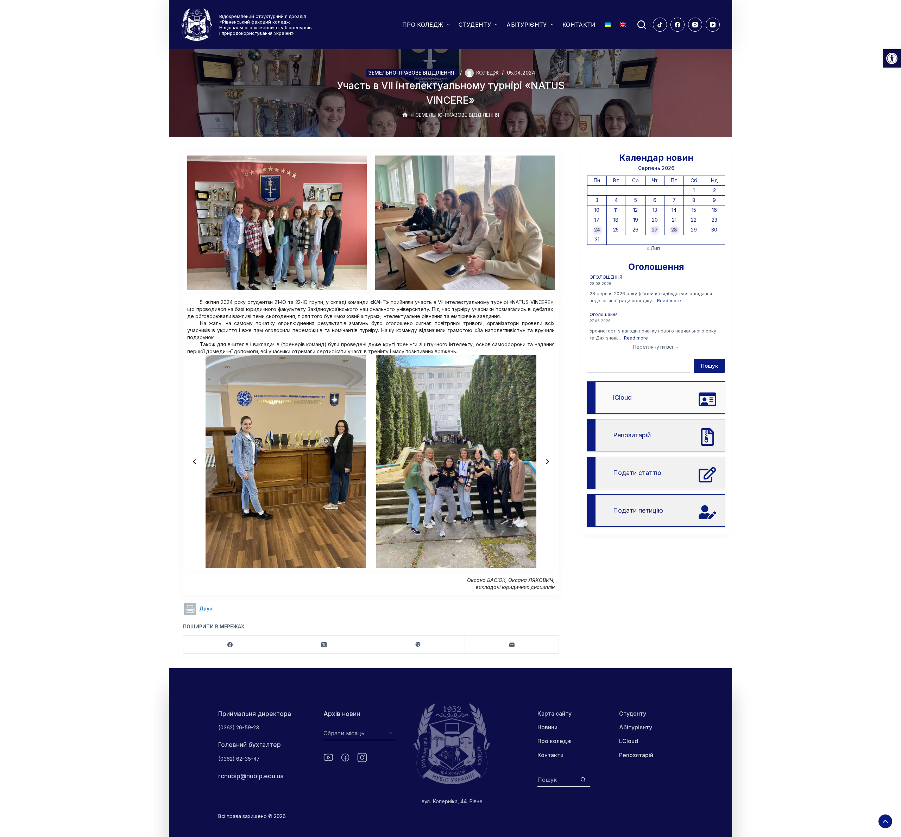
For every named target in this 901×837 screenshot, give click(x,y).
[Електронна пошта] (512, 645)
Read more (669, 300)
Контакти (550, 755)
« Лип (653, 248)
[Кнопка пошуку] (583, 779)
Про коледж (554, 740)
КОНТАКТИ (579, 24)
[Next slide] (548, 462)
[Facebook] (677, 25)
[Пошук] (641, 24)
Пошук (709, 365)
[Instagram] (695, 25)
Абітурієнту (635, 727)
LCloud (628, 740)
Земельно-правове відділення (411, 73)
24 (597, 230)
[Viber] (418, 645)
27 (655, 230)
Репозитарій (636, 755)
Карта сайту (554, 713)
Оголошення (604, 314)
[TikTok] (660, 25)
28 (674, 230)
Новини (547, 727)
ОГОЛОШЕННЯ (606, 277)
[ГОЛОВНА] (405, 115)
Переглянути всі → (656, 347)
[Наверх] (885, 821)
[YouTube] (713, 25)
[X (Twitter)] (324, 645)
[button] (892, 58)
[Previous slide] (194, 462)
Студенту (632, 713)
